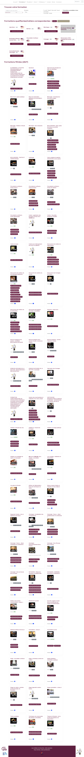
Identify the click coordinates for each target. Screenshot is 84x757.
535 (33, 197)
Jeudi (58, 10)
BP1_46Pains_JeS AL (52, 146)
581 (50, 350)
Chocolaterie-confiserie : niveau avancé (16, 187)
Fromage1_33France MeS (52, 293)
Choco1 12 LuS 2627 (14, 229)
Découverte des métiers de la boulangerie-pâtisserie (17, 273)
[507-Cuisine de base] (13, 249)
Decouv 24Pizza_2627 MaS (53, 261)
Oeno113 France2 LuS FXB (16, 557)
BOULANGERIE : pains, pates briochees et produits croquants (54, 127)
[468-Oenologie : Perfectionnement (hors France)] (32, 550)
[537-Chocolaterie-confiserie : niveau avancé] (13, 192)
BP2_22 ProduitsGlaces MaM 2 (35, 618)
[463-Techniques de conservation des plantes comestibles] (32, 722)
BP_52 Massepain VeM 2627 (16, 473)
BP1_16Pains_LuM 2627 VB (53, 140)
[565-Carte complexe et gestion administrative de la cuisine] (50, 163)
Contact (49, 2)
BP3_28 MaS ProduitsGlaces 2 (35, 615)
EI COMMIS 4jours (32, 357)
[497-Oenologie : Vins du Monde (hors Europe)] (13, 578)
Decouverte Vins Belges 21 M (34, 533)
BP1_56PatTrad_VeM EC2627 (34, 589)
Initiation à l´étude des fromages (34, 428)
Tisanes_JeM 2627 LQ (52, 733)
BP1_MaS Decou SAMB (15, 301)
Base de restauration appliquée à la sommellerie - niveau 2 (35, 98)
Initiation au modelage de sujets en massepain (16, 457)
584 (55, 350)
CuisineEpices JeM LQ (52, 230)
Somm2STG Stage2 (51, 703)
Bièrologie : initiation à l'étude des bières (17, 126)
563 (14, 699)
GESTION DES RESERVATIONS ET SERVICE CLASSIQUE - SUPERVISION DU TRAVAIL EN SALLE (54, 399)
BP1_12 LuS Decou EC (15, 287)
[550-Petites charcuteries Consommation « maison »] (13, 607)
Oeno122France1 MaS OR (52, 531)
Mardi (49, 10)
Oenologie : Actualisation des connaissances (36, 515)
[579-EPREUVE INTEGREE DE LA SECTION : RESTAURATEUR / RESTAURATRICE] (13, 376)
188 (32, 109)
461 (37, 379)
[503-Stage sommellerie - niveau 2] (50, 692)
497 (32, 526)
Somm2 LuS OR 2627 (33, 645)
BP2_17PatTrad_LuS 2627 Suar (35, 592)
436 (32, 135)
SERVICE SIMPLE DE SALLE (17, 629)
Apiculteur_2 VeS (32, 83)
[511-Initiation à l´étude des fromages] (32, 434)
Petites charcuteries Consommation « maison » (16, 601)
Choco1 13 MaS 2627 (14, 231)
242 (40, 379)
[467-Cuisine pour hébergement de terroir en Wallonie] (32, 250)
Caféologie (31, 157)
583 (54, 350)
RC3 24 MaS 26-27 (51, 170)
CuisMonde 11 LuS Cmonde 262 (35, 292)
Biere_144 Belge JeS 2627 (53, 113)
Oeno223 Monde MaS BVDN (16, 587)
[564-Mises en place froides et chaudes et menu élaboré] (50, 491)
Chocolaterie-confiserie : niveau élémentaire (16, 216)
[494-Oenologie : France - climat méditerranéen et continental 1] (50, 521)
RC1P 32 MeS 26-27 (33, 414)
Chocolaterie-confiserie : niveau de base (35, 187)
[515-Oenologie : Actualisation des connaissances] (32, 520)
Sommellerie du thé (52, 629)
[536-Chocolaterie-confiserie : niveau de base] (32, 192)
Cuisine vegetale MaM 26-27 (53, 81)
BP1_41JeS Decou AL (15, 292)
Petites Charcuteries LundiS (16, 616)
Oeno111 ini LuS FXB (14, 441)
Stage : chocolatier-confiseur (17, 658)
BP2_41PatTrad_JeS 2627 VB (34, 587)
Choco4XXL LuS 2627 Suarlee (53, 204)
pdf (16, 27)
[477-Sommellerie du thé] (50, 634)
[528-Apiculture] (32, 72)
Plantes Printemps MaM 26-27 (35, 326)
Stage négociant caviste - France (35, 688)
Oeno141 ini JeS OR (14, 445)
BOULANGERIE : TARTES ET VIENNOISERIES (17, 158)
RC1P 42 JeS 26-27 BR (33, 417)
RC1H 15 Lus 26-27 (51, 619)
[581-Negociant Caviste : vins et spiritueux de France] (13, 520)
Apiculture (31, 67)
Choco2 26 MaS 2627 (33, 203)
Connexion (59, 2)
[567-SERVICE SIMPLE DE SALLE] (13, 634)
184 (50, 526)
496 (29, 526)
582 (52, 350)
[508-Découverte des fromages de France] (50, 279)
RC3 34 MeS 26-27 (51, 173)
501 (58, 697)
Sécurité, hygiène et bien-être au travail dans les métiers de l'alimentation (53, 602)
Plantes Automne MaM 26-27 (34, 324)
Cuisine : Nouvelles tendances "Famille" (52, 216)
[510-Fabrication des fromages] (50, 373)
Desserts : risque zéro (52, 309)
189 (55, 697)
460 (32, 379)
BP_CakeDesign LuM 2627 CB (53, 444)
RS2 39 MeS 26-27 (51, 416)
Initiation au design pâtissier (54, 427)
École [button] (35, 2)
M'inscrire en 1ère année (17, 31)
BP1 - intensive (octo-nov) (16, 285)
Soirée (50, 13)
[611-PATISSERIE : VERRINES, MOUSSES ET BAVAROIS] (50, 578)
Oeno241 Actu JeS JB (33, 531)
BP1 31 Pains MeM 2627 (52, 149)
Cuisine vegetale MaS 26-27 (53, 83)
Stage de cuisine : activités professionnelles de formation (17, 689)
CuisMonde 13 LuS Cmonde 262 (35, 294)
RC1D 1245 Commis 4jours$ (16, 331)
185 (52, 554)
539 (18, 668)
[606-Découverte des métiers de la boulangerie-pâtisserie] (13, 279)
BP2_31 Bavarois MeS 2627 (53, 588)
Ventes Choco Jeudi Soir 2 (34, 502)
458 (33, 109)
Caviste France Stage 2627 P (34, 704)
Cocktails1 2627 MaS (51, 473)
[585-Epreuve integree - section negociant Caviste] (50, 345)
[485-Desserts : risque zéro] (50, 314)
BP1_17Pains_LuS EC (51, 144)
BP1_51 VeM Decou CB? (15, 294)
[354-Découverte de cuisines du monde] (32, 279)
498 (40, 109)
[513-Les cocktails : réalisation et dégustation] (50, 462)
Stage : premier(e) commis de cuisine (36, 659)
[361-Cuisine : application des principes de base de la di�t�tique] (32, 222)
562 (32, 408)
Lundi (45, 10)
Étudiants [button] (29, 2)
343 (52, 168)
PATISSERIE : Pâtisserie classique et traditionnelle (35, 572)
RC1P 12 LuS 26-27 (32, 410)
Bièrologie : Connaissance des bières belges (53, 97)
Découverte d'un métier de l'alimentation (54, 244)
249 (32, 497)
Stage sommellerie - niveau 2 (54, 687)
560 (35, 610)
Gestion (54, 21)
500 (35, 109)
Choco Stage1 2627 (51, 675)
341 (15, 106)
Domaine (26, 10)
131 (13, 106)
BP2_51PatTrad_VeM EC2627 (34, 585)
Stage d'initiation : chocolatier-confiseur (52, 659)
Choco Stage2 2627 (14, 674)
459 (57, 697)
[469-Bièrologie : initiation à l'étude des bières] (13, 132)
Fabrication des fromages (53, 368)
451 (52, 526)
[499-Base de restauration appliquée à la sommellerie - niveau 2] (32, 104)
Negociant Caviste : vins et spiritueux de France (17, 515)
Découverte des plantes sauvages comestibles (35, 310)
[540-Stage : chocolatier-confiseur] (13, 663)
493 (53, 526)
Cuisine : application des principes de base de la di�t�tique (35, 216)
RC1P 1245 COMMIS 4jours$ (34, 419)
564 (54, 168)
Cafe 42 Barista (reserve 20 (34, 173)
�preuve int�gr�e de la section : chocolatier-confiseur (35, 458)
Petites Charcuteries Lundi (16, 618)
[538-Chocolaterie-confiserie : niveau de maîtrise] (50, 192)
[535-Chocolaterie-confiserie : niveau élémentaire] (13, 221)
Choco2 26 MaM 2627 (33, 205)
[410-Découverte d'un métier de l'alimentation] (50, 250)
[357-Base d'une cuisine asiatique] (13, 101)
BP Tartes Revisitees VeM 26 (16, 732)
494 (17, 525)
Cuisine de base (14, 244)
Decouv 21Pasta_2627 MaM (53, 259)
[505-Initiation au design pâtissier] (50, 432)
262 (14, 197)
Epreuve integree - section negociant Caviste (54, 340)
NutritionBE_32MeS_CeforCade (54, 85)
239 (37, 109)
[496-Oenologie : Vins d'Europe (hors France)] (50, 549)
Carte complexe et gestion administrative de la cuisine (54, 158)
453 (18, 525)
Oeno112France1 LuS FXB (52, 529)
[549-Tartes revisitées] (13, 721)
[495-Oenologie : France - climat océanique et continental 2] (13, 549)
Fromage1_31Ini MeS (33, 444)
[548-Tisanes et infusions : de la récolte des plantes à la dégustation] (50, 723)
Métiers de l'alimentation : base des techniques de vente (35, 487)
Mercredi (54, 10)
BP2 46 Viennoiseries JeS (16, 174)
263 (50, 197)
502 (34, 379)
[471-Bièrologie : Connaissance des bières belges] (50, 103)
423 (14, 525)
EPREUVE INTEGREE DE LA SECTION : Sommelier (36, 369)
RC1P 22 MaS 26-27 (33, 412)
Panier (53, 2)
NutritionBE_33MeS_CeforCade (35, 232)
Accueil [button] (15, 2)
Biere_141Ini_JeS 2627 (15, 143)
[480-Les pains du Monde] (13, 490)
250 (32, 610)
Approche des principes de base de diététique (54, 68)
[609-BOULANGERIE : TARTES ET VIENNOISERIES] (13, 163)
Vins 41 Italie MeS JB (33, 561)
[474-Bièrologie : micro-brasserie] (32, 130)
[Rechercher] (82, 1)
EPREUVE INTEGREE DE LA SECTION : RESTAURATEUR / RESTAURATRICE (17, 370)
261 (32, 197)
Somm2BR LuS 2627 (33, 114)
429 (34, 525)
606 (50, 138)
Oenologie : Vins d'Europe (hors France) (53, 544)
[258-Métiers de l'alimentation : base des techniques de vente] (32, 493)
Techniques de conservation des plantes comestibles (36, 717)
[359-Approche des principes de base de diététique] (50, 74)
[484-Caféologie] (32, 162)
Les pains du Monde (15, 485)
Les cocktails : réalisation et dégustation (54, 457)
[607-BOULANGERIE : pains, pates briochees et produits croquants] (50, 133)
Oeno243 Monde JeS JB (15, 589)
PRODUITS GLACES (34, 600)
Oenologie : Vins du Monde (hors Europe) (17, 572)
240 (41, 379)
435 (50, 378)
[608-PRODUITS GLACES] (32, 605)
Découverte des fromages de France (53, 273)
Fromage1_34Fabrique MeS (53, 384)
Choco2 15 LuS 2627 (33, 200)
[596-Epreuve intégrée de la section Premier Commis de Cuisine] (32, 347)
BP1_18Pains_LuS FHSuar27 (53, 142)
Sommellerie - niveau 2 (34, 629)
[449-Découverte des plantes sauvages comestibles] (32, 315)
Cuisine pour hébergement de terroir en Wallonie (35, 244)
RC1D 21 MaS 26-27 (14, 324)
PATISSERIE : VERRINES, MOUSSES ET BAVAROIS (53, 572)
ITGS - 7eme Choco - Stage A (16, 88)
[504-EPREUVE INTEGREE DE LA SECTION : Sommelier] (32, 374)
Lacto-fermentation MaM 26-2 (35, 731)
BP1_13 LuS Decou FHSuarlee (16, 296)
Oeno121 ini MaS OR (14, 443)
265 (17, 668)
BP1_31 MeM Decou (14, 290)
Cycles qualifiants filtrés (63, 21)
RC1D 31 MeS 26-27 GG (15, 326)
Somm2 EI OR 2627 (33, 385)
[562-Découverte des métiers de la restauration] (13, 315)
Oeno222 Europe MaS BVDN (53, 558)
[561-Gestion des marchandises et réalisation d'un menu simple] (32, 403)
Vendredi (46, 11)
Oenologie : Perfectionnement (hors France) (35, 544)
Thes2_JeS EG (57, 645)
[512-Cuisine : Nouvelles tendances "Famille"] (50, 221)
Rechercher (65, 12)
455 (31, 526)
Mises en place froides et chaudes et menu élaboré (53, 486)
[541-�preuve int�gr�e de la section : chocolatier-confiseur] (32, 464)
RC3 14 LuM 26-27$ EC (52, 177)
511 (52, 378)
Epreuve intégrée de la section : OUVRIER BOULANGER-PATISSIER (16, 341)
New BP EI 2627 (14, 357)
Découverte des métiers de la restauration (17, 310)
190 (35, 379)
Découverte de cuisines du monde (35, 273)
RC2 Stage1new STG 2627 (34, 675)
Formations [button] (22, 2)
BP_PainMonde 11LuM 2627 (16, 501)
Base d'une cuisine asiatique (17, 96)
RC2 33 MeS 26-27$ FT (52, 504)
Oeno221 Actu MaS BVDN (34, 529)
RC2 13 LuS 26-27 (51, 502)
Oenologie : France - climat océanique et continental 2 (17, 544)
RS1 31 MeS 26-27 (14, 644)
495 (20, 525)
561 (16, 106)
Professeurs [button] (42, 2)
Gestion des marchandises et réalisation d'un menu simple (36, 398)
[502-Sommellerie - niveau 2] (32, 634)
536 (15, 197)
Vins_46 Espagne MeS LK (34, 559)
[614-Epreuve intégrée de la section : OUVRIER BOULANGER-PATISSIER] (13, 347)
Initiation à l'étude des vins (17, 427)
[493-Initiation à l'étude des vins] (13, 432)
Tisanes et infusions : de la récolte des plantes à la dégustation (53, 718)
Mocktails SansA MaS (52, 257)
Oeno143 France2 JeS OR (15, 562)
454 (42, 525)
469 (34, 135)
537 (52, 197)
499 (31, 380)
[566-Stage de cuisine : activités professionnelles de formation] (13, 695)
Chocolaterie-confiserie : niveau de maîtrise (53, 187)
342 (50, 168)
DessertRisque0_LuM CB (52, 326)
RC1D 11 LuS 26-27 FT (15, 322)
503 (38, 379)
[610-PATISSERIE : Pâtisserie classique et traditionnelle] (32, 578)
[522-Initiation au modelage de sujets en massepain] (13, 462)
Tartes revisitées (14, 716)
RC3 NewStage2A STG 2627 (16, 704)
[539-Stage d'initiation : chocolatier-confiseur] (50, 664)
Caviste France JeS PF (15, 531)
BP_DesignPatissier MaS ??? (53, 442)
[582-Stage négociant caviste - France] (32, 693)
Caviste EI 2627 (51, 356)
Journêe (46, 13)
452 (15, 525)
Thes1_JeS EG (50, 645)
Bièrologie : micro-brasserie (35, 125)
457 (29, 380)
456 (38, 109)
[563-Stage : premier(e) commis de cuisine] (32, 664)
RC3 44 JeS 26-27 (51, 175)
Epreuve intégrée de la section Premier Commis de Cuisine (35, 341)
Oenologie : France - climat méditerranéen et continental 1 (54, 516)
